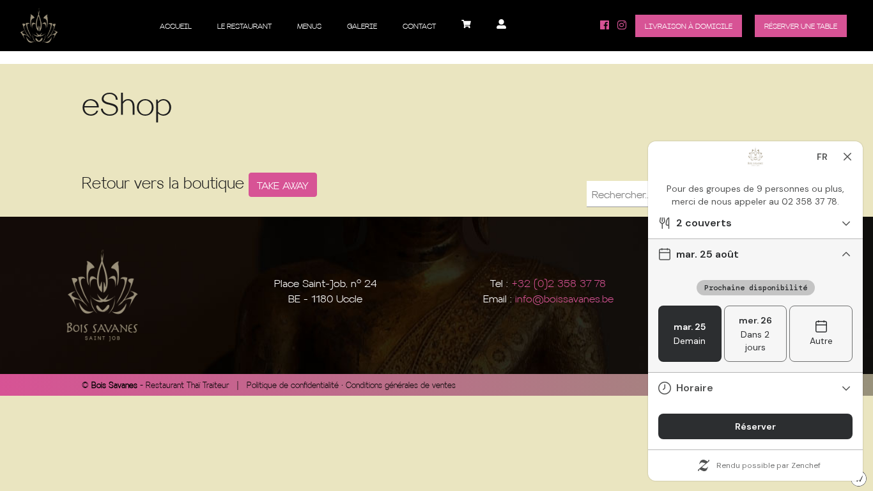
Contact (419, 26)
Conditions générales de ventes (401, 385)
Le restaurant (244, 26)
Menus (309, 26)
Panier (466, 28)
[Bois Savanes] (39, 25)
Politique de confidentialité (293, 385)
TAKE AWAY (283, 185)
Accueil (176, 26)
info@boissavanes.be (564, 298)
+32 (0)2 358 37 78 (558, 283)
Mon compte (501, 28)
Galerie (362, 26)
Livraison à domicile (688, 26)
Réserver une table (800, 26)
